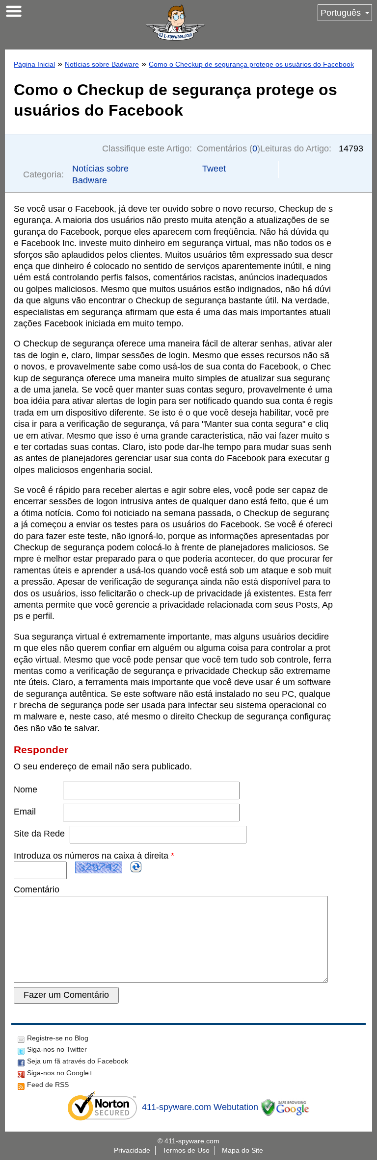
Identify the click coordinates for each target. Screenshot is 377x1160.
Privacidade (132, 1150)
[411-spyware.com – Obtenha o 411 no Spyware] (175, 22)
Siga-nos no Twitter (57, 1049)
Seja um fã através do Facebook (77, 1061)
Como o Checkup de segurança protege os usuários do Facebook (251, 64)
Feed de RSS (48, 1084)
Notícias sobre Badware (102, 64)
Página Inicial (34, 64)
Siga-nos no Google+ (60, 1073)
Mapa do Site (242, 1150)
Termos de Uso (186, 1150)
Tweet (214, 168)
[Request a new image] (136, 867)
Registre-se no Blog (57, 1038)
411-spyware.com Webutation (200, 1107)
